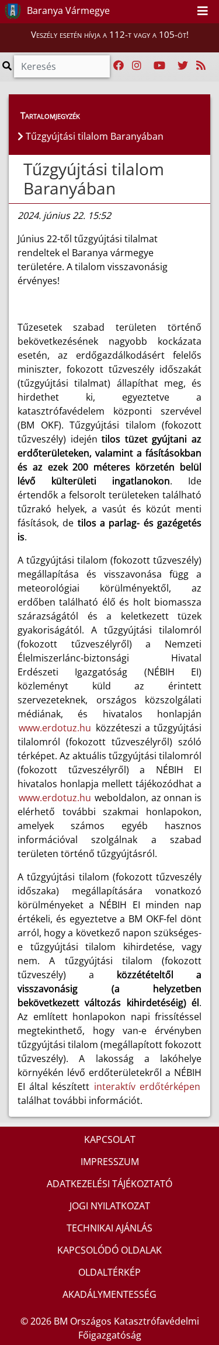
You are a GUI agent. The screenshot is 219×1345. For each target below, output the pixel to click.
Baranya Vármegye (67, 10)
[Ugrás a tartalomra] (171, 11)
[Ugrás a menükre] (158, 11)
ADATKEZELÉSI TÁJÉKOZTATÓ (109, 1183)
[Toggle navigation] (202, 11)
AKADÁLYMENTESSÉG (109, 1294)
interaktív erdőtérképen (147, 1086)
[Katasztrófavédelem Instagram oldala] (136, 65)
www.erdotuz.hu (55, 727)
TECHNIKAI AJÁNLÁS (109, 1228)
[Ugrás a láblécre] (184, 11)
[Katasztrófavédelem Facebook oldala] (118, 65)
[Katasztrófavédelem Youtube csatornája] (159, 65)
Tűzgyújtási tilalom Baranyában (93, 179)
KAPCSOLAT (109, 1139)
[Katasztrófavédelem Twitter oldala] (182, 65)
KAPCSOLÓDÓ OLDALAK (109, 1250)
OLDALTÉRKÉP (109, 1272)
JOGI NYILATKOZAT (109, 1205)
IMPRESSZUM (110, 1161)
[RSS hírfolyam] (201, 65)
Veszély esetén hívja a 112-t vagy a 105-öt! (110, 34)
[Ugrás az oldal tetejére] (22, 169)
